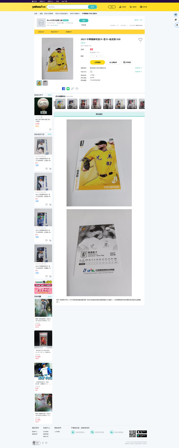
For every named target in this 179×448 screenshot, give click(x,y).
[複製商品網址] (72, 88)
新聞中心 (34, 431)
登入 (112, 7)
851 (56, 25)
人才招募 (57, 431)
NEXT (143, 104)
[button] (41, 32)
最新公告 (45, 436)
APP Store (142, 431)
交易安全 (144, 443)
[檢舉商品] (77, 88)
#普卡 (83, 43)
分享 (141, 20)
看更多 (50, 95)
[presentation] (140, 40)
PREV (55, 104)
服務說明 (34, 434)
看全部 (50, 296)
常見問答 (45, 431)
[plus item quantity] (102, 56)
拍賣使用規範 (138, 443)
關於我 (136, 20)
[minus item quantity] (91, 56)
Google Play (142, 435)
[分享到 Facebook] (63, 88)
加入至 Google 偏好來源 (176, 20)
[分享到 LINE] (68, 88)
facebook (43, 443)
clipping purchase (50, 169)
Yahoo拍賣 (39, 7)
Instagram (46, 443)
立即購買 (98, 62)
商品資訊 (99, 114)
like (50, 130)
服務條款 (127, 443)
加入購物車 (113, 62)
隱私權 (132, 443)
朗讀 (176, 14)
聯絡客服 (45, 434)
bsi (36, 443)
